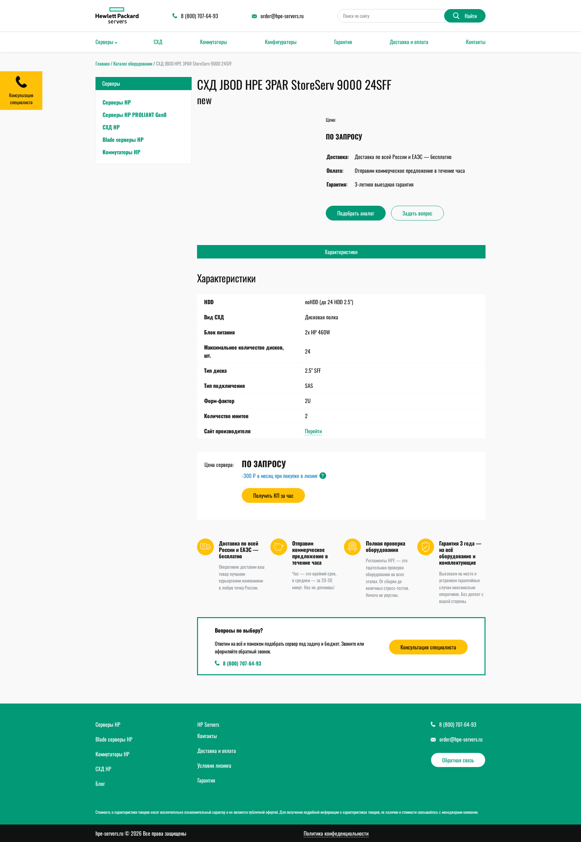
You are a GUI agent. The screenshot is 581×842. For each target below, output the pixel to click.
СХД (158, 42)
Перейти (313, 431)
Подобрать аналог (355, 213)
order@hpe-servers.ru (460, 739)
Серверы (104, 42)
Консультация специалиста (428, 647)
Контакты (476, 42)
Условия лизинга (214, 765)
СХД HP (111, 127)
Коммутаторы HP (121, 152)
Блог (100, 783)
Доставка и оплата (409, 42)
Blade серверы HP (123, 139)
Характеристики (341, 252)
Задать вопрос (417, 213)
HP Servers (208, 724)
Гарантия (343, 42)
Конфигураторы (281, 42)
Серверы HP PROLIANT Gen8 (134, 115)
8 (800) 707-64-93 (242, 663)
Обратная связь (458, 760)
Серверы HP (117, 102)
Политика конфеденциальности (336, 833)
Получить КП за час (273, 495)
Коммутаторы (213, 42)
